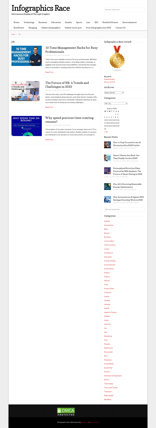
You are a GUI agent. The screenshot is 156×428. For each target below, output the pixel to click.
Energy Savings (110, 261)
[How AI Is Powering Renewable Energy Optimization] (107, 187)
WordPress (84, 422)
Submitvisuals (109, 79)
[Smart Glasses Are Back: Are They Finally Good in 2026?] (107, 158)
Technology (29, 22)
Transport (108, 391)
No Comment (66, 55)
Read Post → (50, 72)
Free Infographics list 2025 (98, 27)
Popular (107, 344)
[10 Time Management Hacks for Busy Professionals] (26, 56)
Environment (109, 269)
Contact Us (120, 27)
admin (59, 55)
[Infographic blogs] (117, 71)
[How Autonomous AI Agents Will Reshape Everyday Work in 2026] (107, 200)
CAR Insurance (110, 245)
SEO (96, 22)
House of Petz (109, 82)
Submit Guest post (73, 27)
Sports (79, 22)
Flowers (107, 281)
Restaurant (108, 352)
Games (106, 296)
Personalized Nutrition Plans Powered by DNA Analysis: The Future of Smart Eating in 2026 (127, 171)
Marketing (108, 336)
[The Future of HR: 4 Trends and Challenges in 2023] (26, 91)
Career (106, 249)
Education (56, 22)
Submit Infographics (50, 27)
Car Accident (109, 241)
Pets (106, 340)
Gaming (107, 300)
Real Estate (19, 27)
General (107, 304)
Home (16, 22)
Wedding (107, 399)
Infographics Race (40, 8)
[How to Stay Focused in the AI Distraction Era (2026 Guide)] (107, 145)
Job (19, 34)
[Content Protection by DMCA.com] (66, 416)
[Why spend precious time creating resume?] (26, 126)
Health (68, 22)
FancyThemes (94, 422)
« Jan (106, 132)
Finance (107, 276)
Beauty (107, 233)
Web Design (108, 395)
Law (88, 22)
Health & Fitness (110, 22)
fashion (107, 273)
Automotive (108, 225)
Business (43, 22)
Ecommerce (108, 253)
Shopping (33, 27)
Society (107, 372)
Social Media (108, 364)
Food (106, 284)
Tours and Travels (111, 387)
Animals (107, 221)
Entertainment (129, 22)
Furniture (107, 292)
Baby (106, 229)
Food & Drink (109, 288)
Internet (107, 324)
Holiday (107, 316)
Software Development (113, 376)
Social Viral (108, 368)
